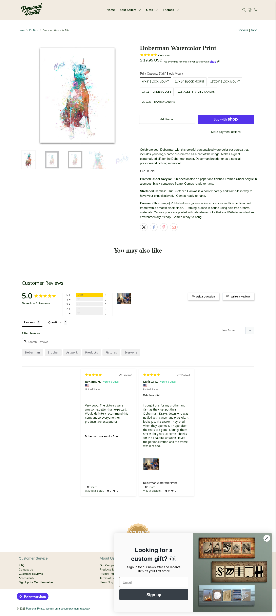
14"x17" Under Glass (156, 91)
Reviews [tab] (29, 322)
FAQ (21, 565)
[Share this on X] (144, 227)
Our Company (109, 565)
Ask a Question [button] (205, 296)
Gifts (149, 10)
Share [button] (93, 487)
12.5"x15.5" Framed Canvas (196, 91)
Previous (242, 30)
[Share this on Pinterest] (164, 227)
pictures (111, 352)
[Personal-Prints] (31, 10)
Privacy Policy (108, 573)
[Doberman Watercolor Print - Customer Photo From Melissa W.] (124, 298)
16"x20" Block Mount (225, 81)
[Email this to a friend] (174, 227)
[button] (255, 10)
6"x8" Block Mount (155, 81)
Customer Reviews (31, 573)
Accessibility (26, 578)
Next (254, 30)
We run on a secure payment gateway (68, 608)
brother (53, 352)
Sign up (153, 594)
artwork (72, 352)
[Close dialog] (266, 538)
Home (110, 10)
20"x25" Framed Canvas (158, 101)
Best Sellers (127, 10)
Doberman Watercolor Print (102, 436)
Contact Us (26, 569)
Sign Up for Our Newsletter (36, 582)
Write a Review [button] (240, 296)
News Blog (106, 582)
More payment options (226, 131)
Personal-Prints (35, 608)
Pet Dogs (33, 30)
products (91, 352)
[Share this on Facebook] (154, 227)
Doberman (32, 352)
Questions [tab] (55, 322)
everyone (130, 352)
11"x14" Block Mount (189, 81)
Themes (168, 10)
